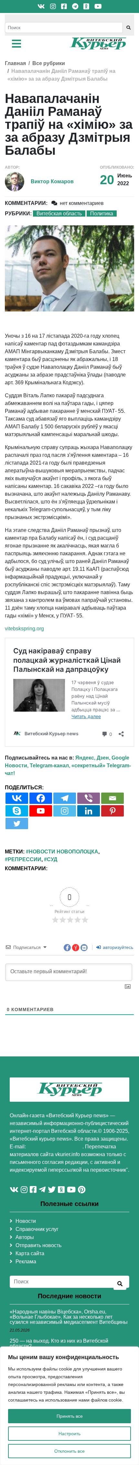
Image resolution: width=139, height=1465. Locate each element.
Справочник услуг (37, 1229)
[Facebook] (40, 798)
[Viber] (88, 798)
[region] (69, 1406)
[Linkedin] (88, 811)
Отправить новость (38, 1245)
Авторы (25, 1237)
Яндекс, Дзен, (92, 758)
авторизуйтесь (117, 947)
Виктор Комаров (52, 181)
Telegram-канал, (50, 765)
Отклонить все (69, 1451)
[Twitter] (16, 823)
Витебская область (59, 213)
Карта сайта (30, 1253)
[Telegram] (64, 798)
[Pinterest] (112, 811)
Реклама (26, 1261)
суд (52, 859)
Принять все (70, 1416)
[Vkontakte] (16, 798)
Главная (15, 63)
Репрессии (24, 859)
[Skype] (16, 811)
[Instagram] (64, 811)
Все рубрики (48, 63)
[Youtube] (40, 811)
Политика (101, 213)
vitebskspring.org (24, 628)
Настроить (69, 1433)
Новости (26, 1221)
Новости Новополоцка (63, 851)
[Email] (112, 798)
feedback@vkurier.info (54, 1146)
